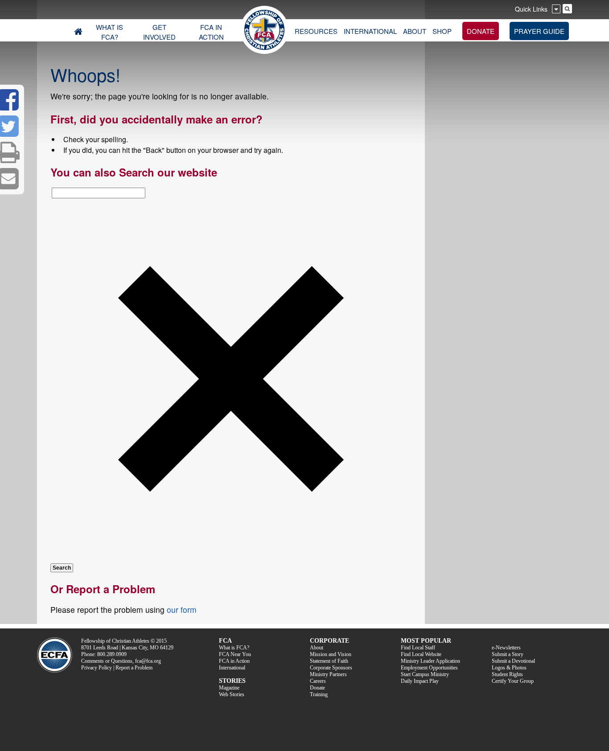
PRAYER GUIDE (539, 31)
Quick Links (531, 8)
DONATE (480, 31)
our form (182, 609)
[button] (230, 557)
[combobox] (98, 193)
